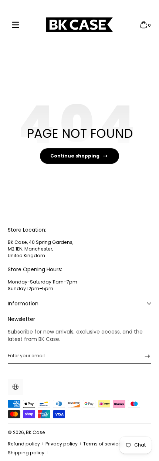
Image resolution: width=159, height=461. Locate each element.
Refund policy (24, 444)
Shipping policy (26, 453)
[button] (143, 24)
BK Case (35, 432)
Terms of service (102, 444)
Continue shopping (74, 156)
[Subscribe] (144, 356)
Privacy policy (61, 444)
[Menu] (15, 25)
